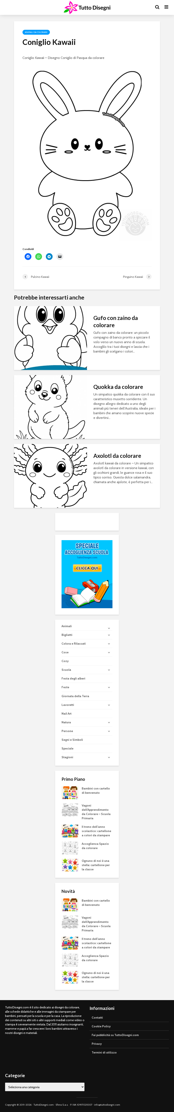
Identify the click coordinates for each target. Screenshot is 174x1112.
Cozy (65, 661)
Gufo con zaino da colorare (115, 321)
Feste (65, 687)
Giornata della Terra (75, 696)
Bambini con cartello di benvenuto (96, 791)
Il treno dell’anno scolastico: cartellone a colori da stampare (96, 831)
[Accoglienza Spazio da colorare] (70, 847)
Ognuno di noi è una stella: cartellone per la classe (96, 865)
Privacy (97, 1044)
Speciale (67, 748)
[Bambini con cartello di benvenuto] (70, 792)
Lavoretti (68, 705)
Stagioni (67, 757)
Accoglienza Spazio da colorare (95, 846)
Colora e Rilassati (74, 643)
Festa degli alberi (73, 678)
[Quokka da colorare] (50, 407)
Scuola (66, 670)
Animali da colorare (36, 32)
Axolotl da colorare (117, 455)
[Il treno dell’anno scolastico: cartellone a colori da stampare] (70, 830)
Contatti (97, 1017)
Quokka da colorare (118, 386)
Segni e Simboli (72, 740)
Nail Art (67, 713)
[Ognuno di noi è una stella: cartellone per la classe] (70, 864)
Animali (67, 626)
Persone (67, 731)
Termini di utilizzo (104, 1052)
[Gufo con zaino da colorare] (50, 338)
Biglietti (67, 635)
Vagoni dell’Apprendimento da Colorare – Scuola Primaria (96, 812)
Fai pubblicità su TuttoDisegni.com (115, 1035)
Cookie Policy (101, 1026)
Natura (66, 722)
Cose (65, 652)
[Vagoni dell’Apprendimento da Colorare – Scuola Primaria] (70, 809)
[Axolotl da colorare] (50, 476)
